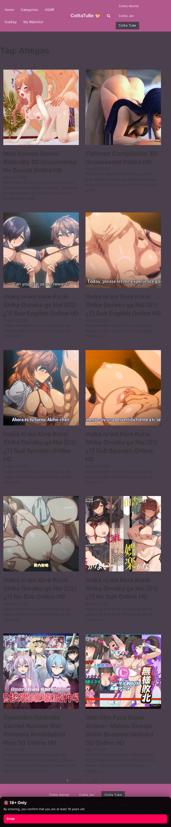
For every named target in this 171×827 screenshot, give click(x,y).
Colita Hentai (129, 6)
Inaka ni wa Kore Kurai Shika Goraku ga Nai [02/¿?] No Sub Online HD (40, 588)
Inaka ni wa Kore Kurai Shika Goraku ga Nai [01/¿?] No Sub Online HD (122, 588)
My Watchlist (33, 22)
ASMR (49, 10)
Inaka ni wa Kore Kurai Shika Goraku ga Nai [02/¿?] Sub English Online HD (41, 305)
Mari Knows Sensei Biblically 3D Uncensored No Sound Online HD (40, 162)
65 (95, 781)
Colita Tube (127, 25)
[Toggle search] (109, 16)
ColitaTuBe (82, 15)
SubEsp (11, 22)
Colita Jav (126, 16)
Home (9, 10)
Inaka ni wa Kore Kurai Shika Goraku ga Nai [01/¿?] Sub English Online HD (123, 305)
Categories (29, 10)
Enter (11, 819)
